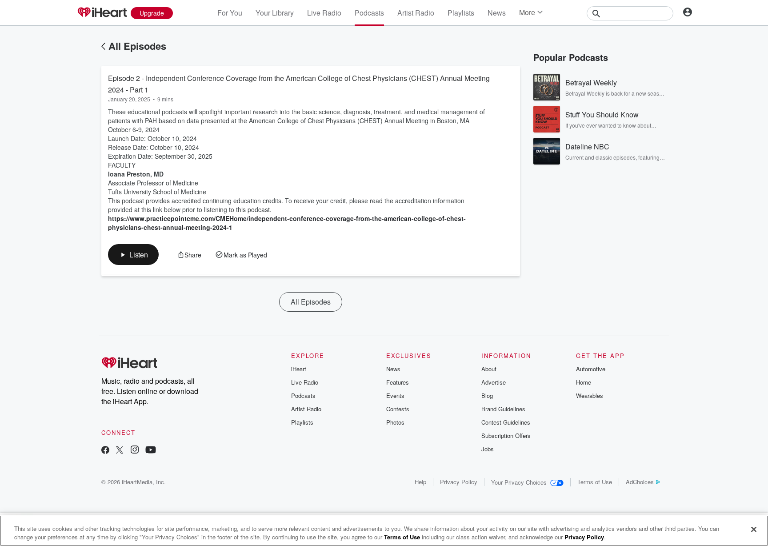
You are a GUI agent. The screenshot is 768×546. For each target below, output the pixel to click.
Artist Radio (415, 13)
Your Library (275, 13)
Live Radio (324, 13)
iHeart (298, 369)
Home (583, 382)
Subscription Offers (506, 435)
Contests (397, 409)
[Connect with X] (119, 451)
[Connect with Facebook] (105, 451)
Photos (395, 422)
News (497, 13)
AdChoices (640, 482)
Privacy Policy (458, 482)
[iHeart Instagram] (135, 451)
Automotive (590, 369)
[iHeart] (101, 13)
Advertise (493, 382)
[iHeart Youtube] (150, 451)
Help (420, 482)
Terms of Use (594, 482)
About (488, 369)
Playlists (461, 13)
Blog (487, 395)
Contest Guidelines (505, 422)
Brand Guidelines (503, 409)
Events (395, 395)
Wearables (589, 395)
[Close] (754, 529)
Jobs (487, 449)
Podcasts (369, 13)
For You (229, 13)
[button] (133, 254)
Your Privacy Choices (519, 482)
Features (397, 382)
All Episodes (137, 46)
